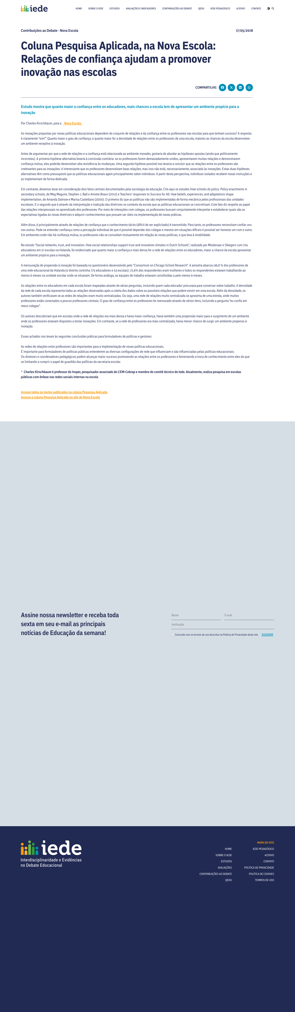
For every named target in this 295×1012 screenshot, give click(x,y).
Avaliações (225, 867)
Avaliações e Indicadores (141, 8)
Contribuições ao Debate (177, 8)
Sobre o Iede (95, 8)
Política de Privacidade (235, 634)
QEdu (201, 8)
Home (79, 8)
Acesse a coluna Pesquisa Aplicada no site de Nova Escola (60, 397)
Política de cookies (261, 874)
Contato (256, 8)
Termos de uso (264, 880)
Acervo (240, 8)
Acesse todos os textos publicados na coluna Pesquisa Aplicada (64, 392)
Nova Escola (73, 123)
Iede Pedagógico (220, 8)
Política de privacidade (259, 867)
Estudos (115, 8)
